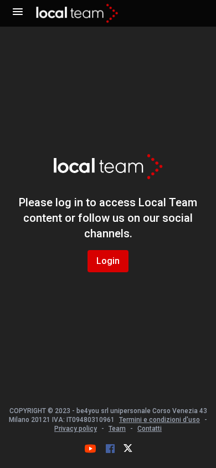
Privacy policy (75, 429)
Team (117, 429)
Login (108, 261)
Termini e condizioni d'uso (159, 420)
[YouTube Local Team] (90, 448)
